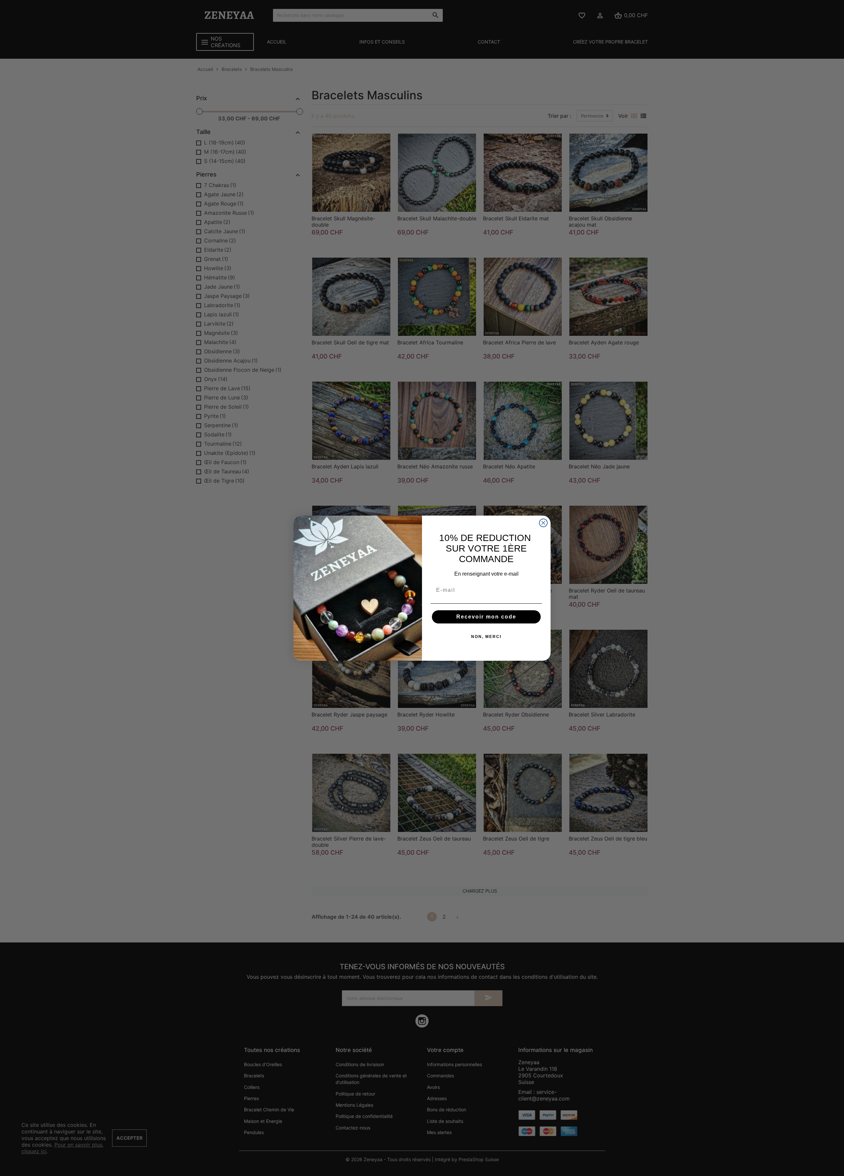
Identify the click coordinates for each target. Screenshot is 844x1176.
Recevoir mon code (486, 617)
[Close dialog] (543, 523)
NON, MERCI (486, 636)
